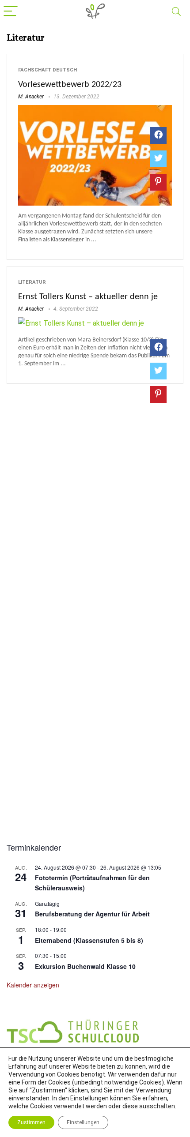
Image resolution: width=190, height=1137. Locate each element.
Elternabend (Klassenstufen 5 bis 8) (89, 940)
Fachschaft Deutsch (47, 70)
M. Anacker (31, 97)
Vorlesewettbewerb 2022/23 (70, 84)
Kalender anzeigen (33, 984)
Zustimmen (31, 1122)
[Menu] (10, 11)
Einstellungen (89, 1098)
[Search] (176, 11)
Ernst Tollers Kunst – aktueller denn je (88, 297)
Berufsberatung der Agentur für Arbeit (92, 913)
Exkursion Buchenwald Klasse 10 (85, 966)
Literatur (32, 282)
